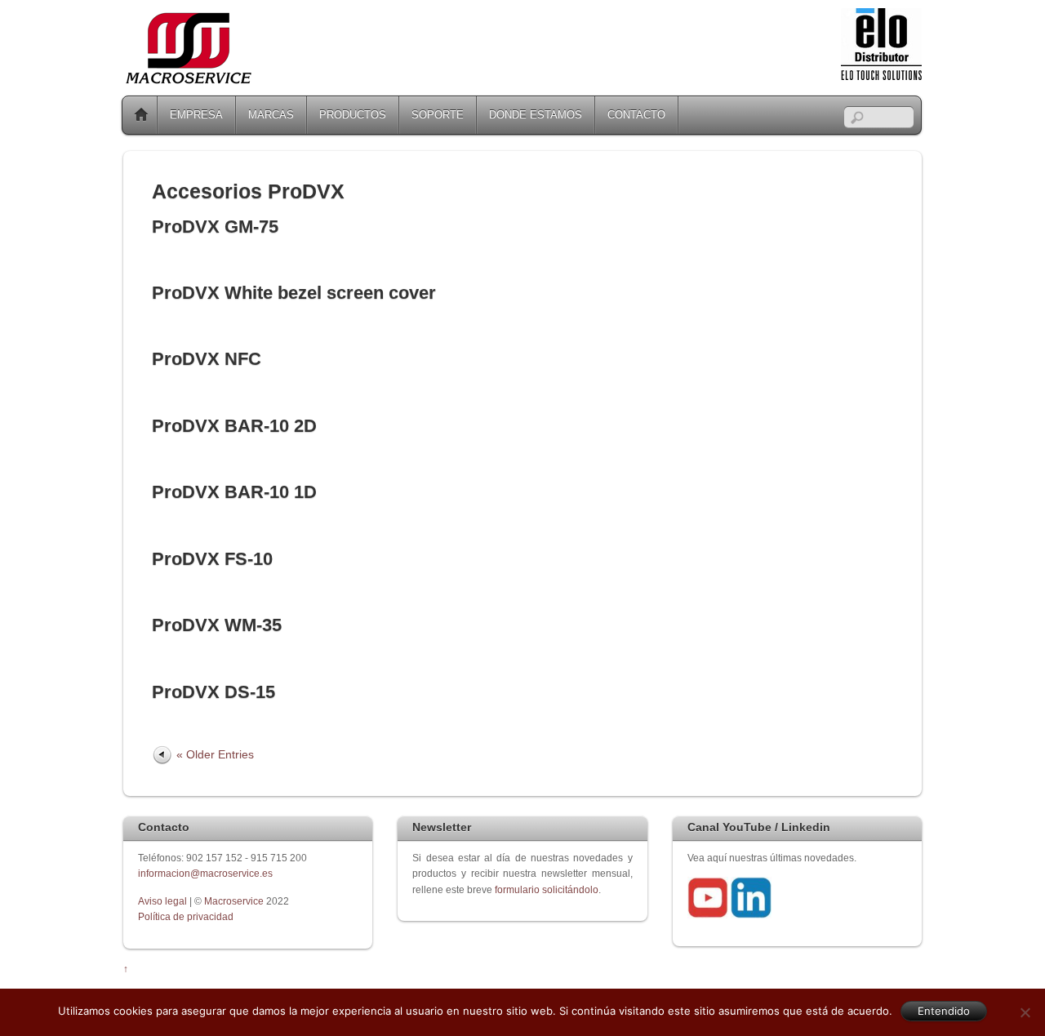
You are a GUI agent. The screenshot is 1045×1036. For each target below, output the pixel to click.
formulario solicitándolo (546, 889)
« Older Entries (215, 754)
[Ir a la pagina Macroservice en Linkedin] (751, 914)
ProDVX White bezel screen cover (294, 292)
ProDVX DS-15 (213, 692)
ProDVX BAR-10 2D (234, 426)
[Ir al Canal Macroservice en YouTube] (707, 914)
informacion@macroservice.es (205, 873)
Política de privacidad (185, 916)
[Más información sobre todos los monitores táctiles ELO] (881, 76)
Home (141, 115)
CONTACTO (636, 115)
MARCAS (271, 115)
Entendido (944, 1010)
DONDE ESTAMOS (535, 115)
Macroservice (234, 901)
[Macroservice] (188, 80)
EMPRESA (196, 115)
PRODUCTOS (352, 115)
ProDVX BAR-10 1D (234, 492)
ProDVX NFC (206, 359)
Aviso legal (163, 901)
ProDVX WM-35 (217, 625)
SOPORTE (437, 115)
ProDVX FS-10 (212, 559)
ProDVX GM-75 (215, 226)
